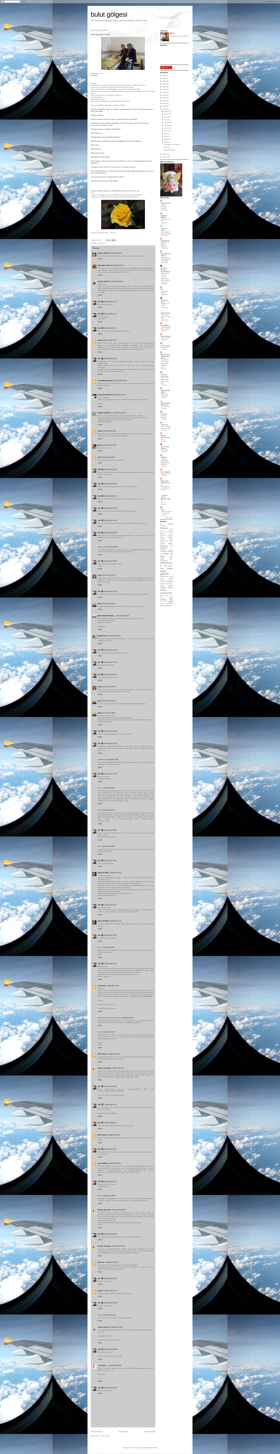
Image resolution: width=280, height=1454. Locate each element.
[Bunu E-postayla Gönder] (107, 240)
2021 (164, 84)
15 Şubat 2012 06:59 (110, 1349)
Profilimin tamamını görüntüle (179, 36)
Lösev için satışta (169, 150)
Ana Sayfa (123, 1431)
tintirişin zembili (103, 281)
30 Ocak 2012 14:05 (114, 636)
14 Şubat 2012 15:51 (116, 1327)
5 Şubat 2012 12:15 (115, 921)
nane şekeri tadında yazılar (166, 587)
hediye (162, 576)
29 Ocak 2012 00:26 (108, 457)
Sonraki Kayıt (96, 1431)
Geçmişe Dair (165, 347)
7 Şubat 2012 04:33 (110, 1086)
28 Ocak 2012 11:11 (110, 314)
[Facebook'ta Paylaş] (113, 240)
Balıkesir (162, 532)
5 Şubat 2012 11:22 (110, 905)
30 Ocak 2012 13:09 (122, 616)
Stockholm (163, 549)
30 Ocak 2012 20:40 (108, 701)
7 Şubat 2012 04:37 (110, 1123)
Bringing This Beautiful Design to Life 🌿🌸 (166, 258)
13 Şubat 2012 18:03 (111, 1262)
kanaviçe (163, 580)
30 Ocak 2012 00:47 (111, 547)
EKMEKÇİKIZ (165, 241)
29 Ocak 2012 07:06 (110, 533)
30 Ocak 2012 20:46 (108, 713)
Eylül (166, 120)
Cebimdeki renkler (104, 265)
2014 (164, 103)
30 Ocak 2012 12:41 (108, 603)
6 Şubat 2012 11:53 (127, 1018)
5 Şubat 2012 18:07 (108, 947)
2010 (164, 157)
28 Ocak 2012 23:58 (109, 445)
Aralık (166, 111)
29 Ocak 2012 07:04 (110, 508)
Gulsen (100, 1290)
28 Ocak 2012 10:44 (114, 253)
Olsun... (163, 439)
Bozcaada (163, 535)
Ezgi (162, 510)
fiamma (100, 340)
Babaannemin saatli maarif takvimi (165, 356)
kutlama (170, 581)
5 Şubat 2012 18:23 (110, 963)
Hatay (171, 538)
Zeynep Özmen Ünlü (104, 395)
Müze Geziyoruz (166, 545)
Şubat (166, 139)
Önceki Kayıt (149, 1431)
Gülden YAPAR (103, 253)
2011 (164, 154)
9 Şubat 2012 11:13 (110, 1181)
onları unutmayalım (166, 593)
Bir (162, 289)
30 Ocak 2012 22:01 (110, 743)
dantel (171, 557)
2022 (164, 81)
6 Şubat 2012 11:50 (113, 986)
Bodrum (171, 533)
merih (100, 457)
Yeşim (100, 575)
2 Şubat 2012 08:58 (110, 830)
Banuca (100, 445)
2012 (164, 109)
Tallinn (171, 549)
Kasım (166, 114)
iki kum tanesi (165, 345)
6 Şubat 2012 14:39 (114, 1054)
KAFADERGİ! (165, 325)
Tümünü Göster (169, 517)
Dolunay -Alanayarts (104, 1068)
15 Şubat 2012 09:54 (114, 1365)
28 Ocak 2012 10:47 (117, 265)
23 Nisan (166, 524)
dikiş (162, 559)
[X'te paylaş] (111, 240)
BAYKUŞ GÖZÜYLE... (105, 413)
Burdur (171, 535)
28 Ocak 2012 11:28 (109, 340)
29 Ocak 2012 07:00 (110, 469)
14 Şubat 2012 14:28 (108, 1315)
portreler (166, 596)
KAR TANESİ (164, 450)
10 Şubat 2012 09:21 (110, 1234)
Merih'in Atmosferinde (165, 436)
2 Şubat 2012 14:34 (108, 846)
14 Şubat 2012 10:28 (110, 1303)
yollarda (163, 600)
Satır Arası (164, 425)
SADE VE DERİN (164, 216)
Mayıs (166, 131)
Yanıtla (100, 259)
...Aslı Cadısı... (103, 1365)
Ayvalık (171, 530)
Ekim (166, 117)
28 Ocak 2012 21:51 (119, 413)
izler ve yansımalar (164, 375)
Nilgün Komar (102, 636)
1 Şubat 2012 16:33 (108, 810)
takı (171, 596)
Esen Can (164, 414)
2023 (164, 78)
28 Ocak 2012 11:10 (110, 302)
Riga (171, 546)
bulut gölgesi (109, 14)
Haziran (167, 128)
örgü (171, 600)
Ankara (164, 528)
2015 (164, 101)
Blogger (136, 1448)
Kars (167, 540)
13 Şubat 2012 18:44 (110, 1278)
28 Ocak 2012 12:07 (110, 358)
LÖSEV (162, 544)
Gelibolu (162, 538)
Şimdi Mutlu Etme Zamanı (172, 144)
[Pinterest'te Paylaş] (115, 240)
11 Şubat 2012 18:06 (118, 1246)
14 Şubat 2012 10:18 (109, 1290)
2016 (164, 98)
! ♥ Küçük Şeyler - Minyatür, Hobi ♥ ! (166, 498)
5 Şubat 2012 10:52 (115, 872)
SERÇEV (164, 548)
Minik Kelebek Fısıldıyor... (106, 616)
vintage (170, 598)
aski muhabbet (103, 1163)
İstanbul (170, 601)
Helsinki (162, 540)
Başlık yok (167, 147)
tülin (99, 302)
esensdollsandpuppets (105, 380)
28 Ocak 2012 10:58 (115, 281)
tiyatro (162, 598)
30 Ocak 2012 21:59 (110, 731)
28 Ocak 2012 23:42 (109, 431)
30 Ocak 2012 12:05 (110, 591)
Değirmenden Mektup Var (165, 404)
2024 (164, 76)
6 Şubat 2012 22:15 (118, 1068)
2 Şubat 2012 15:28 (110, 860)
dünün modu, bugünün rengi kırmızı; (165, 316)
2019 (164, 89)
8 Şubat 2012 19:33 (110, 1149)
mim (171, 583)
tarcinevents (102, 986)
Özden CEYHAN (103, 872)
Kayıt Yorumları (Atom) (103, 1436)
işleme (171, 578)
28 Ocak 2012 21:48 (118, 395)
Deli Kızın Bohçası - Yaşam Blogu (165, 269)
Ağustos (167, 122)
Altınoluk (163, 526)
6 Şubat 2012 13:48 (108, 1032)
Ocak (166, 142)
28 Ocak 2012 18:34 (120, 380)
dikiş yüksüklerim (166, 560)
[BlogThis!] (109, 240)
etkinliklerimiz (101, 243)
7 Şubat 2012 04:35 (110, 1104)
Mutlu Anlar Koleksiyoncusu (166, 482)
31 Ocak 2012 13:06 (111, 759)
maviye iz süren (164, 229)
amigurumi (163, 551)
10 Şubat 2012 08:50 (118, 1210)
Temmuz (167, 125)
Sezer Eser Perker (164, 301)
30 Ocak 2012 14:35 (110, 662)
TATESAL (164, 457)
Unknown (101, 1262)
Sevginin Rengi (165, 473)
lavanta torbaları (165, 583)
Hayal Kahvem (165, 203)
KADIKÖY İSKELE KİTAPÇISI (164, 244)
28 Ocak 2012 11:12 (110, 328)
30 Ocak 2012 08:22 (110, 561)
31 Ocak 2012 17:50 (110, 774)
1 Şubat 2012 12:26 (108, 788)
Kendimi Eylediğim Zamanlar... (164, 206)
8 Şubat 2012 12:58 (114, 1135)
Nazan (100, 603)
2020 (164, 87)
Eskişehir (170, 537)
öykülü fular (163, 601)
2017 (164, 95)
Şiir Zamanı (167, 605)
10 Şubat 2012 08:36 (108, 1195)
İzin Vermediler (165, 406)
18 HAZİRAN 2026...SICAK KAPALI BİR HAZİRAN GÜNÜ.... (165, 363)
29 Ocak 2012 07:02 (110, 484)
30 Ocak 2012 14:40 (108, 687)
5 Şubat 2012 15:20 (110, 935)
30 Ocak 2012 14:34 (110, 650)
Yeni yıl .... (164, 502)
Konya (171, 542)
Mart (166, 136)
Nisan (166, 134)
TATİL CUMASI (165, 338)
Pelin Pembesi (166, 336)
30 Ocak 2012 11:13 (108, 575)
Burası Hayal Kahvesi (165, 447)
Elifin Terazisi (102, 1054)
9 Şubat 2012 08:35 (114, 1163)
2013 (164, 106)
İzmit (161, 603)
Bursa (162, 537)
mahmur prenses (103, 1327)
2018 (164, 92)
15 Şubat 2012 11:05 (110, 1388)
